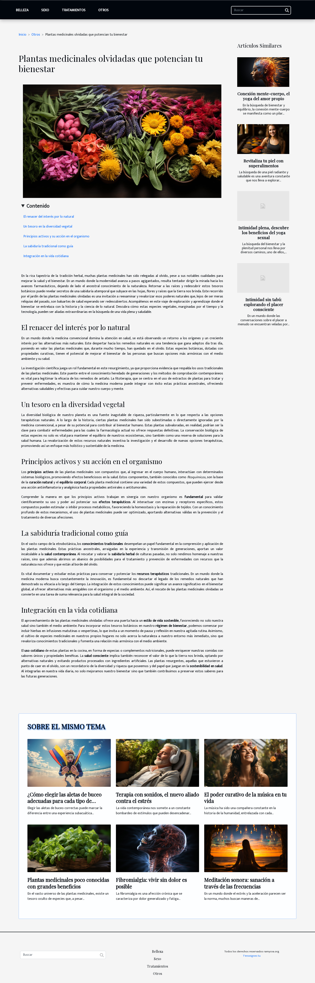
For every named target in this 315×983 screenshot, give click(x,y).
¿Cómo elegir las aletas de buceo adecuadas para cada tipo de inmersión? (64, 801)
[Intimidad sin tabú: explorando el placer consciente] (263, 278)
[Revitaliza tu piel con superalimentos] (263, 139)
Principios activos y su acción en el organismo (56, 236)
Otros (103, 10)
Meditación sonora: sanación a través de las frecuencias (239, 883)
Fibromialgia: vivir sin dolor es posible (151, 883)
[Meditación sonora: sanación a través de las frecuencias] (246, 848)
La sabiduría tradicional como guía (48, 246)
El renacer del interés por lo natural (48, 217)
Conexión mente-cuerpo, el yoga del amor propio (263, 96)
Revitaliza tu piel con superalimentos (264, 163)
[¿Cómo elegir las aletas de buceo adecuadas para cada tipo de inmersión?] (69, 763)
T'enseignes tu (252, 955)
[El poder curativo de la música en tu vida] (246, 763)
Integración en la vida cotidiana (46, 256)
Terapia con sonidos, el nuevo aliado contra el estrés (157, 797)
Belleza (22, 10)
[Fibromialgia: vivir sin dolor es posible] (157, 848)
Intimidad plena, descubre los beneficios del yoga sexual (263, 232)
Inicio (22, 35)
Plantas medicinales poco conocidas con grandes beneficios (68, 883)
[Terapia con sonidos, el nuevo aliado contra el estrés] (157, 763)
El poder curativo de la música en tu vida (245, 797)
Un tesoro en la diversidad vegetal (47, 226)
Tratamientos (74, 10)
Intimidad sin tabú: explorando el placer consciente (263, 304)
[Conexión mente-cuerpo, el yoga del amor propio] (263, 72)
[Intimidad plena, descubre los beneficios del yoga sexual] (263, 206)
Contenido (38, 206)
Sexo (45, 10)
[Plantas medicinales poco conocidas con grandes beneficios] (69, 848)
